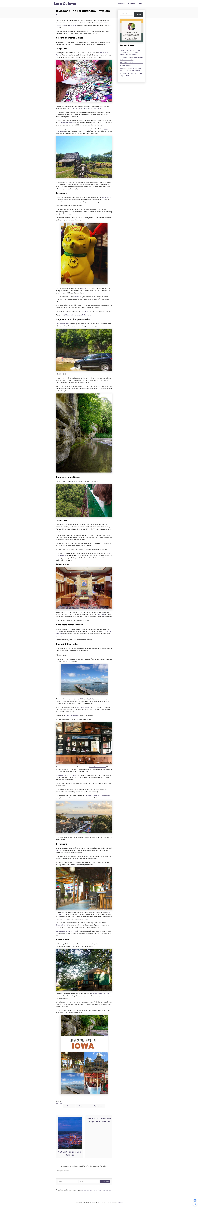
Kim (58, 1100)
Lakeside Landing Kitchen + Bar (66, 931)
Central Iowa (59, 1103)
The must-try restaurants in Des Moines (78, 315)
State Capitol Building (67, 123)
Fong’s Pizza (84, 288)
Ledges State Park (62, 323)
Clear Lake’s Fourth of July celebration (97, 795)
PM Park (59, 850)
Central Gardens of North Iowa (66, 775)
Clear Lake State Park (72, 715)
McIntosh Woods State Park (89, 699)
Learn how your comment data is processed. (96, 1190)
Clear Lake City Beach (83, 707)
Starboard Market (62, 925)
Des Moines (98, 1106)
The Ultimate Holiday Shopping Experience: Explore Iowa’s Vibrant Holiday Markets (131, 52)
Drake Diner (84, 311)
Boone (64, 25)
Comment (105, 1181)
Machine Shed (77, 297)
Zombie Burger (106, 197)
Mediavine (120, 1203)
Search (138, 15)
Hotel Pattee (101, 614)
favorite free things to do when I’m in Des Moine (85, 108)
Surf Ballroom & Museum (97, 767)
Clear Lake (72, 25)
